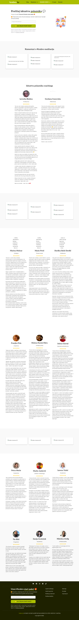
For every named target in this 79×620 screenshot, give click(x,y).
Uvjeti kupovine (49, 591)
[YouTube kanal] (33, 583)
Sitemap (64, 588)
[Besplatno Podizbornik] (37, 2)
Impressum (65, 593)
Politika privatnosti (50, 593)
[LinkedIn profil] (42, 583)
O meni (54, 2)
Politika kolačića (49, 596)
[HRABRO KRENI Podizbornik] (49, 2)
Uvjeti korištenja (49, 588)
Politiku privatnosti (20, 32)
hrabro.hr (21, 613)
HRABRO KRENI (44, 2)
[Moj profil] (69, 2)
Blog (27, 2)
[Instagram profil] (39, 583)
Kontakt (60, 2)
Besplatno (33, 2)
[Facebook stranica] (36, 583)
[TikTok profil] (45, 583)
